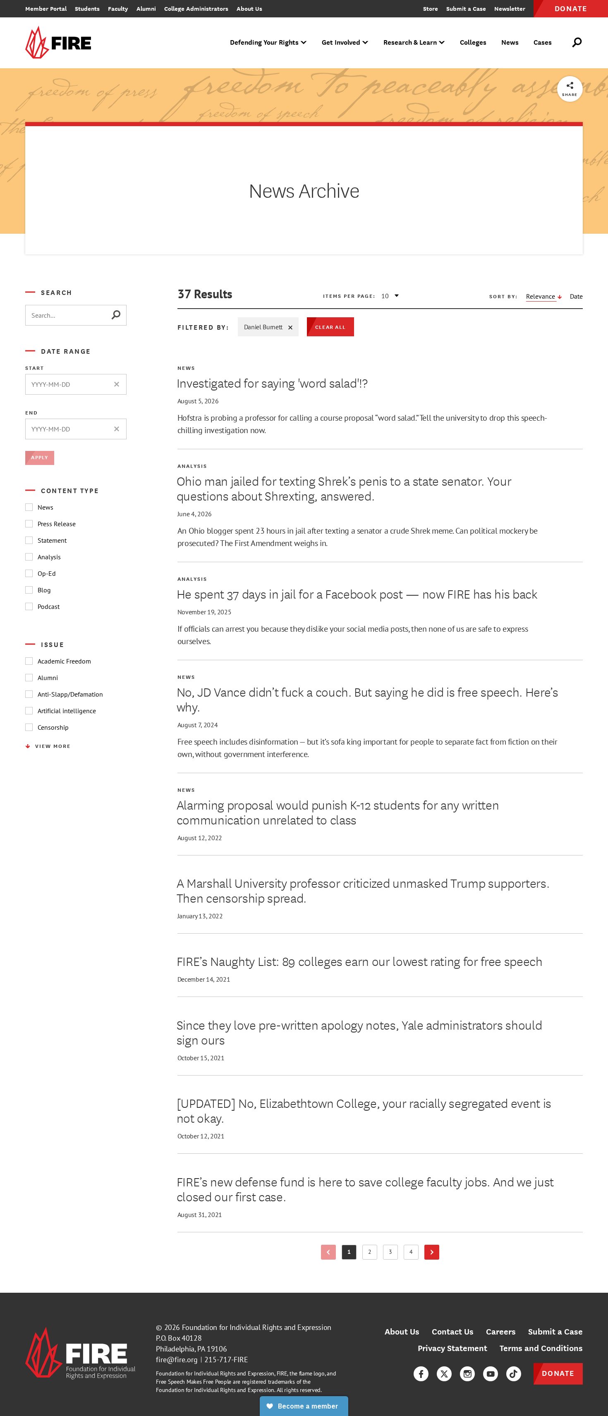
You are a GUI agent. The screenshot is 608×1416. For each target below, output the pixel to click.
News (45, 507)
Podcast (49, 606)
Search (56, 292)
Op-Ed (47, 573)
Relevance (541, 296)
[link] (60, 43)
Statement (52, 540)
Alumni (48, 677)
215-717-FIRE (226, 1359)
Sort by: (503, 296)
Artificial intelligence (67, 711)
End (31, 412)
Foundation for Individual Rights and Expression (256, 1327)
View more (53, 746)
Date (576, 296)
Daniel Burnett (263, 327)
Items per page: (349, 295)
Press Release (57, 524)
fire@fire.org (177, 1359)
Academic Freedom (64, 661)
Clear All (330, 327)
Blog (44, 590)
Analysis (49, 557)
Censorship (53, 727)
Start (34, 367)
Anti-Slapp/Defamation (70, 694)
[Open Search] (577, 42)
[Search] (119, 315)
